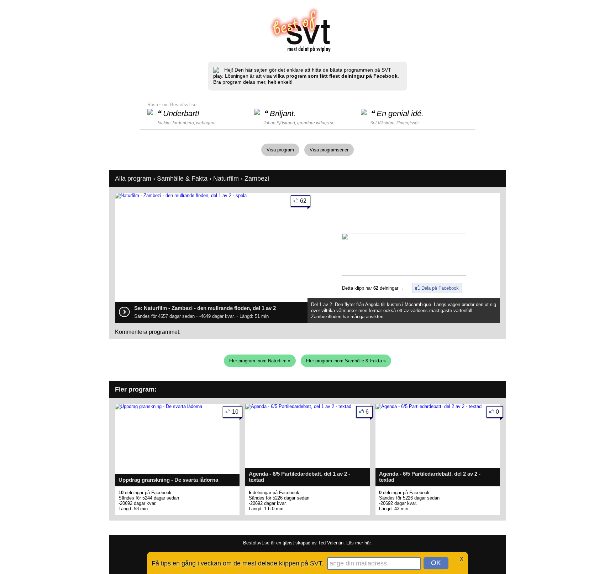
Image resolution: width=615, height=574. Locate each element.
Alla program (133, 178)
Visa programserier (329, 149)
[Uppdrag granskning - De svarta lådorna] (158, 406)
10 (235, 412)
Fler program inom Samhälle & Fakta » (346, 360)
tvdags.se (325, 122)
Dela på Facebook (440, 288)
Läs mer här (358, 542)
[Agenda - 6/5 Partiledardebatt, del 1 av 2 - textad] (298, 406)
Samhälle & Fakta (182, 178)
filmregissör (407, 122)
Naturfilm (226, 178)
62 (303, 201)
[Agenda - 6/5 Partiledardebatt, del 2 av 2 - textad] (428, 406)
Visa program (280, 149)
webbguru (206, 122)
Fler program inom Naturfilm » (259, 360)
